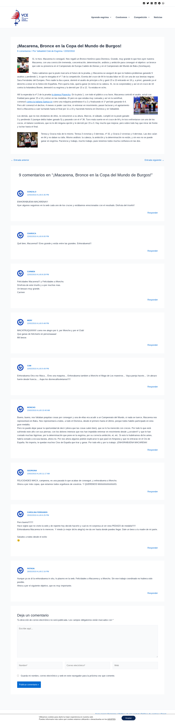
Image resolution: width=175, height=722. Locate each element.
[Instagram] (152, 3)
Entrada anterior (20, 160)
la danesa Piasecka (61, 94)
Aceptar (128, 718)
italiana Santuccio (43, 102)
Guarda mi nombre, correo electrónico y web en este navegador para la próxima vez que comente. (68, 676)
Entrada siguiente (154, 160)
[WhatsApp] (163, 3)
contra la (31, 102)
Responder (152, 213)
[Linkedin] (155, 3)
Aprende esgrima (100, 17)
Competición (140, 17)
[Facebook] (144, 3)
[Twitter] (148, 3)
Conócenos (121, 17)
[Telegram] (159, 3)
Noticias (158, 17)
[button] (110, 17)
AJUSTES (111, 719)
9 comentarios (24, 51)
